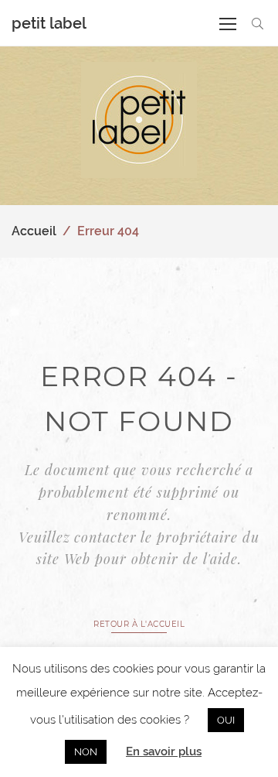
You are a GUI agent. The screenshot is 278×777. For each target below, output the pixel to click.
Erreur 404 (108, 231)
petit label (49, 23)
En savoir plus (164, 751)
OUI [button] (226, 720)
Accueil (34, 231)
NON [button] (85, 752)
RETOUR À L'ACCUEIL (139, 624)
